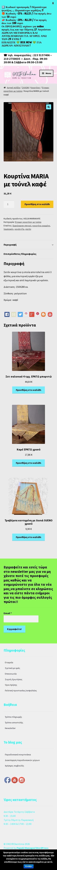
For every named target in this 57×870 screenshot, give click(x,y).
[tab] (29, 244)
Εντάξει (28, 866)
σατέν (28, 229)
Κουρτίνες (35, 87)
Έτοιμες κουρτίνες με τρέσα (28, 222)
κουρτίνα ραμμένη (41, 225)
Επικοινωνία (11, 673)
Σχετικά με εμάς (12, 668)
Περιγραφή (10, 244)
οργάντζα (19, 229)
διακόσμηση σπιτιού (22, 225)
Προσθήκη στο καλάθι (37, 204)
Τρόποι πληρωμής (13, 716)
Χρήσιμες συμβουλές (14, 765)
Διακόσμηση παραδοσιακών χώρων (22, 760)
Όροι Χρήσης (11, 684)
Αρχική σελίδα (13, 87)
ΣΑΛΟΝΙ (25, 87)
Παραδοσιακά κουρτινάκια (18, 754)
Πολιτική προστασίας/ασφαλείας (21, 690)
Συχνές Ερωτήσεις (13, 679)
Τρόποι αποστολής (14, 722)
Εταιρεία (9, 662)
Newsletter (10, 728)
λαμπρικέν (8, 229)
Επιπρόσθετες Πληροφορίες (20, 253)
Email (8, 613)
